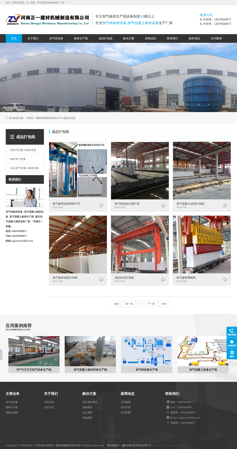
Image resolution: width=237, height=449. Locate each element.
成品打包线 (105, 38)
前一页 (129, 303)
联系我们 (172, 38)
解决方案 (128, 38)
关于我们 (33, 38)
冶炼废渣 (87, 407)
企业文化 (49, 407)
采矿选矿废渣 (89, 402)
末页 (163, 303)
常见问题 (125, 412)
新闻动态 (150, 38)
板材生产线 (81, 38)
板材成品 (194, 38)
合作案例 (216, 38)
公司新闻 (125, 402)
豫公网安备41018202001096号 (170, 445)
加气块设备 (56, 38)
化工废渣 (87, 412)
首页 (14, 38)
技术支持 (125, 407)
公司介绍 (49, 402)
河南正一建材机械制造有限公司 (44, 118)
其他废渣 (87, 417)
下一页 (151, 303)
